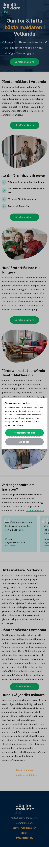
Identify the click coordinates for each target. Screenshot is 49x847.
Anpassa (24, 441)
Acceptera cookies (24, 432)
